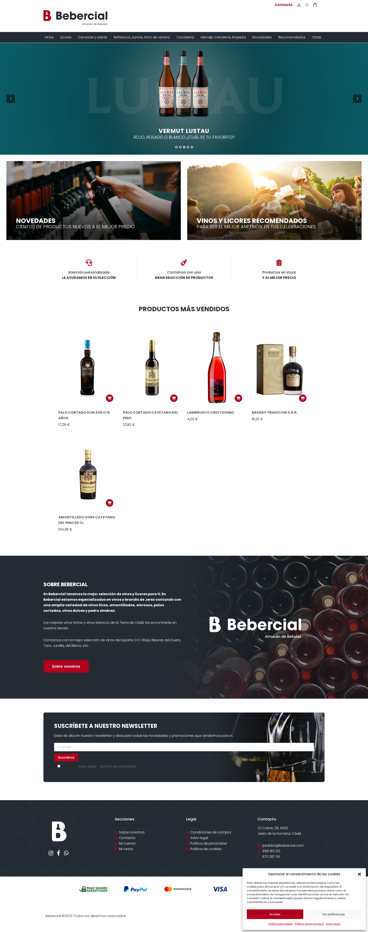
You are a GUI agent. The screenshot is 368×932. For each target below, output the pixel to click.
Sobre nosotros (66, 666)
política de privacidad (118, 766)
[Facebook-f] (58, 853)
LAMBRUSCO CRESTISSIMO (210, 412)
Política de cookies (280, 924)
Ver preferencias (333, 914)
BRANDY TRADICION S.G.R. (275, 412)
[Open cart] (315, 5)
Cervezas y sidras (92, 37)
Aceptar (275, 914)
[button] (359, 874)
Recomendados (291, 37)
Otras (316, 37)
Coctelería (185, 37)
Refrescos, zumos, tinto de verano (142, 37)
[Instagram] (51, 853)
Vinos (49, 37)
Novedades (262, 37)
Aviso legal (333, 924)
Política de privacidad (309, 924)
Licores (66, 37)
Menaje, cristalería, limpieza (223, 37)
